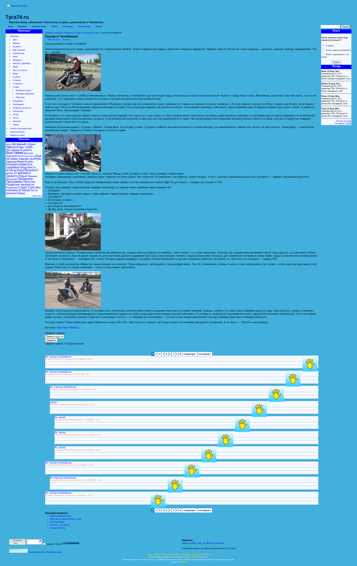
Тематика (14, 36)
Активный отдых (23, 90)
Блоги (54, 26)
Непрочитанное (39, 26)
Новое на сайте (17, 135)
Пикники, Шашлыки (25, 94)
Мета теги (37, 196)
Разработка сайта (36, 552)
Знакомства (18, 53)
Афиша (16, 43)
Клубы (29, 161)
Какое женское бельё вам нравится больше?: (334, 38)
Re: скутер (59, 417)
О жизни (17, 80)
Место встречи (20, 70)
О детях (16, 77)
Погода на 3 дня (343, 121)
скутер (53, 402)
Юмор (16, 124)
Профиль (22, 26)
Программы (18, 104)
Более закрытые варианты (338, 50)
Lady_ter (201, 543)
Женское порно (57, 522)
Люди (15, 67)
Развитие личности (22, 108)
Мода (15, 73)
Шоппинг (17, 121)
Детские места (28, 156)
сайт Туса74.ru (193, 557)
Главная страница (53, 33)
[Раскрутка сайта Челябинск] (18, 552)
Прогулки (20, 97)
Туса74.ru (184, 562)
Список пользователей (20, 128)
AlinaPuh (210, 543)
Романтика (18, 111)
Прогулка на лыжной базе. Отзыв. (66, 519)
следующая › (189, 354)
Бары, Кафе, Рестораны (19, 148)
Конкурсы (17, 60)
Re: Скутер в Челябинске (58, 357)
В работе (17, 46)
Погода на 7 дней (343, 123)
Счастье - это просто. (60, 525)
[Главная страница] (17, 6)
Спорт (16, 114)
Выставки (14, 152)
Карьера (11, 161)
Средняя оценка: (55, 333)
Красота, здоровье (21, 63)
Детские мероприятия (19, 154)
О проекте (17, 83)
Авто (15, 40)
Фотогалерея (84, 26)
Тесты (16, 118)
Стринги (329, 45)
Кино (20, 161)
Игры (15, 56)
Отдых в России (57, 528)
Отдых (16, 87)
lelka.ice (185, 543)
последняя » (204, 354)
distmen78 (219, 543)
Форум (99, 26)
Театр (25, 190)
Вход (10, 26)
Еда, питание (19, 50)
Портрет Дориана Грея (60, 516)
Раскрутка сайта (54, 552)
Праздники (18, 101)
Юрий (193, 543)
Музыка (29, 170)
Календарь (68, 26)
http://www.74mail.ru (68, 327)
